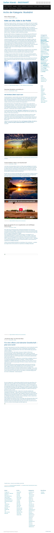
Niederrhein (10, 6)
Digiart (11, 85)
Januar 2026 (19, 498)
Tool (5, 510)
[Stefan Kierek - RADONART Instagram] (49, 2)
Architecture (24, 6)
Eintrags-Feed (43, 78)
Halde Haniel (46, 49)
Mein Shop (6, 8)
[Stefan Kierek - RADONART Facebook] (40, 2)
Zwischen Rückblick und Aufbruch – (14, 89)
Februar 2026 (19, 497)
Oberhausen (45, 64)
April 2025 (18, 502)
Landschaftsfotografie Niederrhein (45, 57)
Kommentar (11, 485)
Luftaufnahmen (30, 6)
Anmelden (42, 77)
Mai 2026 (18, 494)
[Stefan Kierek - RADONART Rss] (47, 2)
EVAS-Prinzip (7, 504)
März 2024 (18, 504)
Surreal (19, 6)
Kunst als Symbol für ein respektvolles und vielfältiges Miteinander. (19, 225)
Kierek (16, 90)
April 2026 (18, 496)
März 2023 (18, 506)
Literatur (30, 508)
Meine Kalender (46, 6)
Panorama (30, 516)
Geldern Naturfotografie (44, 48)
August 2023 (19, 505)
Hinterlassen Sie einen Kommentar (28, 85)
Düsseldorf (43, 43)
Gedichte (44, 47)
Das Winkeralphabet (8, 498)
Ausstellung (43, 36)
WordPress (43, 493)
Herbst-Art (42, 51)
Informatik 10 (31, 501)
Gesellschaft (30, 485)
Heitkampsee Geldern (43, 50)
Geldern (47, 47)
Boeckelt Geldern (45, 41)
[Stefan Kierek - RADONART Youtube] (44, 2)
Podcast (30, 517)
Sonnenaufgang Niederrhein (44, 69)
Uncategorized (31, 525)
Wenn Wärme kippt (9, 16)
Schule (30, 522)
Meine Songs (19, 8)
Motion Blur (13, 85)
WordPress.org (43, 81)
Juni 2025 (18, 501)
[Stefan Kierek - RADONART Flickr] (42, 2)
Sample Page (7, 509)
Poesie (45, 65)
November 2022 (19, 509)
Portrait (35, 6)
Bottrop (42, 42)
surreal (43, 71)
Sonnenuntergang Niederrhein (44, 70)
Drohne (30, 497)
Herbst (47, 50)
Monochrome (31, 510)
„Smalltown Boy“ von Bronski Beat (13, 338)
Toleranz (35, 485)
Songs (44, 68)
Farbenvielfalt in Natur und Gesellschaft (15, 162)
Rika (29, 157)
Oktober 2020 (19, 514)
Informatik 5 (31, 504)
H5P (5, 502)
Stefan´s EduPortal (12, 8)
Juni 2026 (18, 493)
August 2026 (19, 492)
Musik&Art (15, 6)
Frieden (27, 485)
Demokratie (24, 485)
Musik (21, 85)
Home (5, 6)
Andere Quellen (7, 497)
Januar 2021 (19, 513)
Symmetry (30, 496)
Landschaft (13, 157)
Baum (42, 37)
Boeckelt (25, 157)
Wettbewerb (40, 6)
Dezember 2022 (19, 508)
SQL (41, 71)
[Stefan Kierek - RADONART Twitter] (37, 2)
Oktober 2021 (19, 510)
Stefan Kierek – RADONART (16, 2)
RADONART (18, 485)
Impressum (6, 505)
